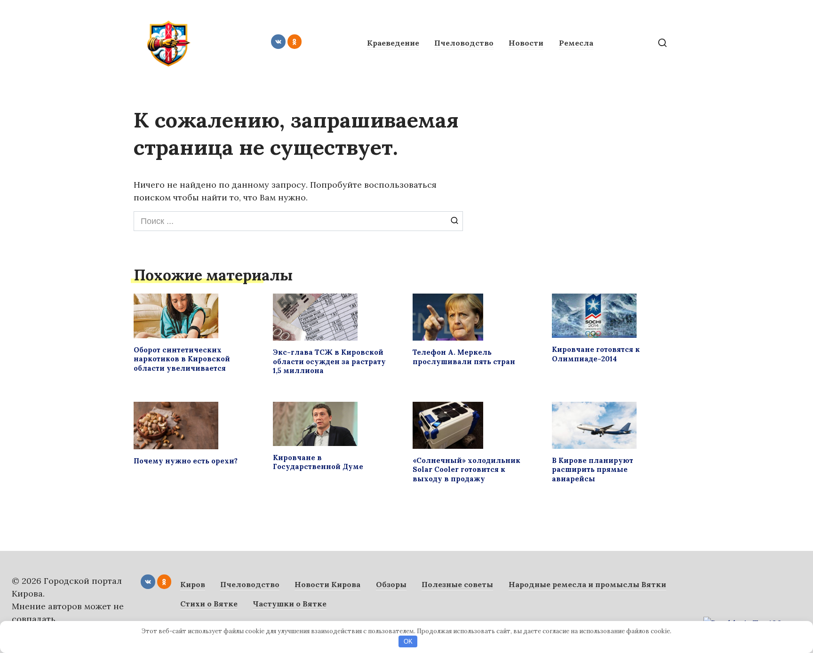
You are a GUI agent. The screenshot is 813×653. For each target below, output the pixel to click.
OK (408, 641)
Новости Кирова (327, 584)
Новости (526, 43)
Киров (192, 584)
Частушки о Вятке (290, 603)
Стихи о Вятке (209, 603)
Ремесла (576, 43)
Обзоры (391, 584)
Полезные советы (457, 584)
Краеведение (393, 43)
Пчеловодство (464, 43)
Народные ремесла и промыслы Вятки (587, 584)
